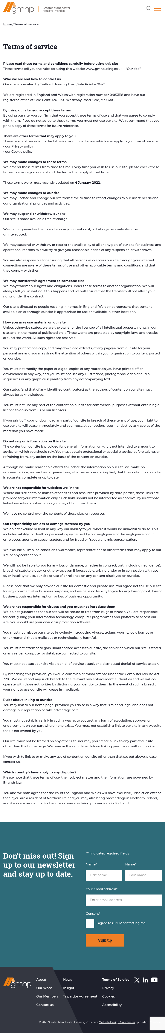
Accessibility (112, 1005)
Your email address (102, 889)
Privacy (108, 988)
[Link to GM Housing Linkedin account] (145, 981)
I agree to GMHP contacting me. (121, 923)
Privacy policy (22, 146)
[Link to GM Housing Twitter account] (137, 981)
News (67, 980)
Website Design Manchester (117, 1022)
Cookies (108, 996)
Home (7, 24)
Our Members (47, 996)
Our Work (44, 988)
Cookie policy (21, 152)
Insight (68, 988)
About (41, 980)
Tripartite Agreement (80, 996)
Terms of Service (115, 980)
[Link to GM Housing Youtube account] (154, 981)
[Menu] (157, 8)
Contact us (44, 1005)
